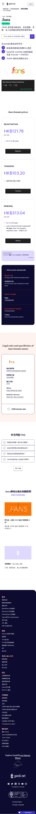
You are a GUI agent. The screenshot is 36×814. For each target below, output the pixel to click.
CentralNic (10, 377)
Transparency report (8, 724)
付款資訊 (4, 712)
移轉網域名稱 (6, 678)
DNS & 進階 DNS (7, 626)
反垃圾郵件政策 (6, 715)
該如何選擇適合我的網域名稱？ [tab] (18, 448)
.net (16, 85)
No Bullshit (5, 740)
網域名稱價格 (24, 8)
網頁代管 (4, 605)
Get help (18, 468)
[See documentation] (12, 275)
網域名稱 (4, 600)
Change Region (17, 802)
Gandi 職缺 (5, 746)
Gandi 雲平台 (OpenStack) (10, 617)
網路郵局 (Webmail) (8, 645)
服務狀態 (4, 662)
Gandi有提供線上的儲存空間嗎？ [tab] (18, 459)
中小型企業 (5, 639)
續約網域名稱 (6, 681)
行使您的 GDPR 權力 (8, 721)
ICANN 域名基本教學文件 (9, 709)
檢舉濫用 (4, 698)
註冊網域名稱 (6, 675)
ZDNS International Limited (16, 371)
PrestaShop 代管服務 (8, 614)
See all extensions (26, 89)
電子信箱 (4, 620)
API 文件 (4, 667)
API (3, 648)
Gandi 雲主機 (6, 687)
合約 (3, 703)
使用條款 (4, 701)
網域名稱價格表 (6, 603)
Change (31, 257)
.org (5, 85)
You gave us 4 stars (18, 787)
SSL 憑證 (4, 623)
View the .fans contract (15, 397)
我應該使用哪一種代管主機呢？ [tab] (18, 442)
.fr (11, 85)
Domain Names (14, 8)
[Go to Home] (11, 4)
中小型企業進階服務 (8, 642)
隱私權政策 (5, 718)
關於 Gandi (5, 732)
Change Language (18, 805)
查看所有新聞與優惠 (18, 495)
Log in (31, 4)
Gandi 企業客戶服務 (8, 634)
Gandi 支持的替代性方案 (9, 734)
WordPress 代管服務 (8, 608)
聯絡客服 (4, 659)
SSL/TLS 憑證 (6, 690)
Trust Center (6, 737)
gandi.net (6, 8)
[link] (9, 784)
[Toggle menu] (3, 4)
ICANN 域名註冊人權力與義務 (11, 706)
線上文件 (4, 665)
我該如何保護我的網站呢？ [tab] (16, 454)
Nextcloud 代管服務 (8, 611)
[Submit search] (32, 36)
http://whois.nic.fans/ (14, 390)
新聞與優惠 (5, 743)
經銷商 (4, 636)
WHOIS (4, 651)
